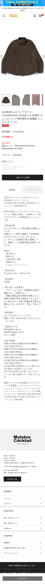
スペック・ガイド (33, 189)
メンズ (4, 164)
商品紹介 (12, 189)
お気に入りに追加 (23, 177)
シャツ (21, 167)
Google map (12, 479)
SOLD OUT (22, 578)
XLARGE (17, 154)
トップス (13, 167)
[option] (22, 57)
